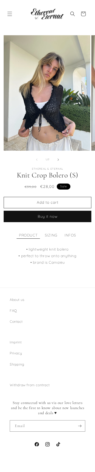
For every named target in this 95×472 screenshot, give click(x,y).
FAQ (13, 310)
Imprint (15, 342)
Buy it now (47, 216)
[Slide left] (36, 159)
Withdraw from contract (29, 385)
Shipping (17, 364)
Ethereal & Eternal (53, 468)
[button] (9, 14)
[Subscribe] (79, 426)
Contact (16, 321)
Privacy (16, 353)
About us (17, 299)
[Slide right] (58, 159)
